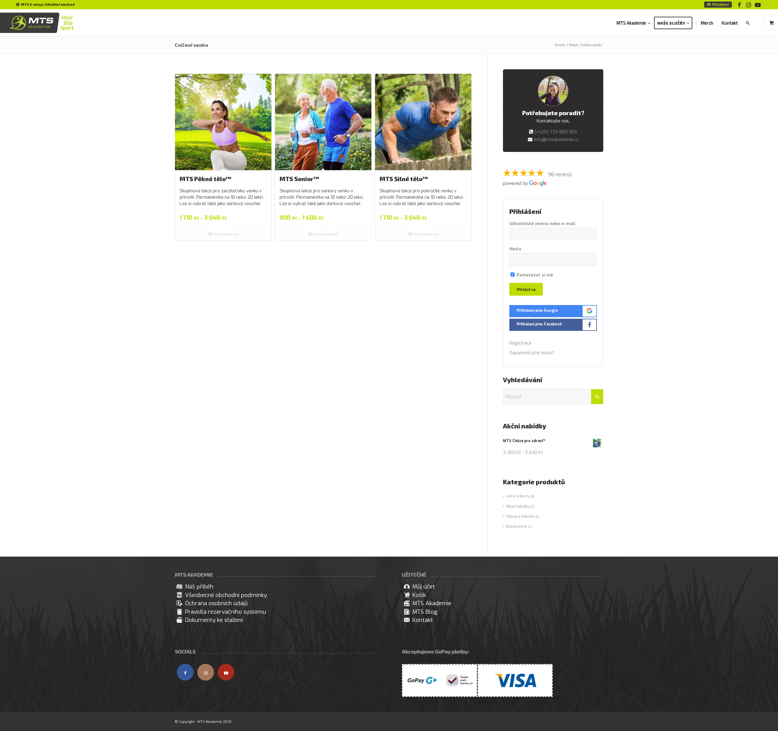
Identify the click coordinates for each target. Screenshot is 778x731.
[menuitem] (718, 5)
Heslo (515, 249)
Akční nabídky (517, 506)
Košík (419, 595)
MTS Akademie (431, 603)
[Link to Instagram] (748, 4)
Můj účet (423, 586)
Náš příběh (199, 586)
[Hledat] (747, 22)
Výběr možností (225, 234)
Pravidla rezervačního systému (225, 612)
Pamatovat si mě (534, 275)
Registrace (520, 343)
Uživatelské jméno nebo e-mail (542, 224)
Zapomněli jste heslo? (531, 353)
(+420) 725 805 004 (556, 132)
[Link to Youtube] (758, 4)
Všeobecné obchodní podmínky (226, 595)
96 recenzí (559, 174)
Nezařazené (516, 526)
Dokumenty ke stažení (214, 620)
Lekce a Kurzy (517, 496)
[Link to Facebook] (739, 4)
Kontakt (422, 620)
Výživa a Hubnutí (520, 516)
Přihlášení (720, 4)
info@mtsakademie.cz (556, 139)
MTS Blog (425, 612)
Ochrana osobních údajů (216, 603)
